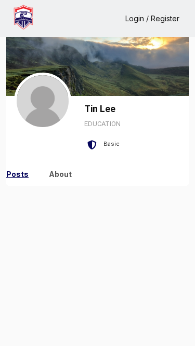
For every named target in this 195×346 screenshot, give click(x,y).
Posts (17, 174)
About (60, 174)
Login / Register (152, 18)
